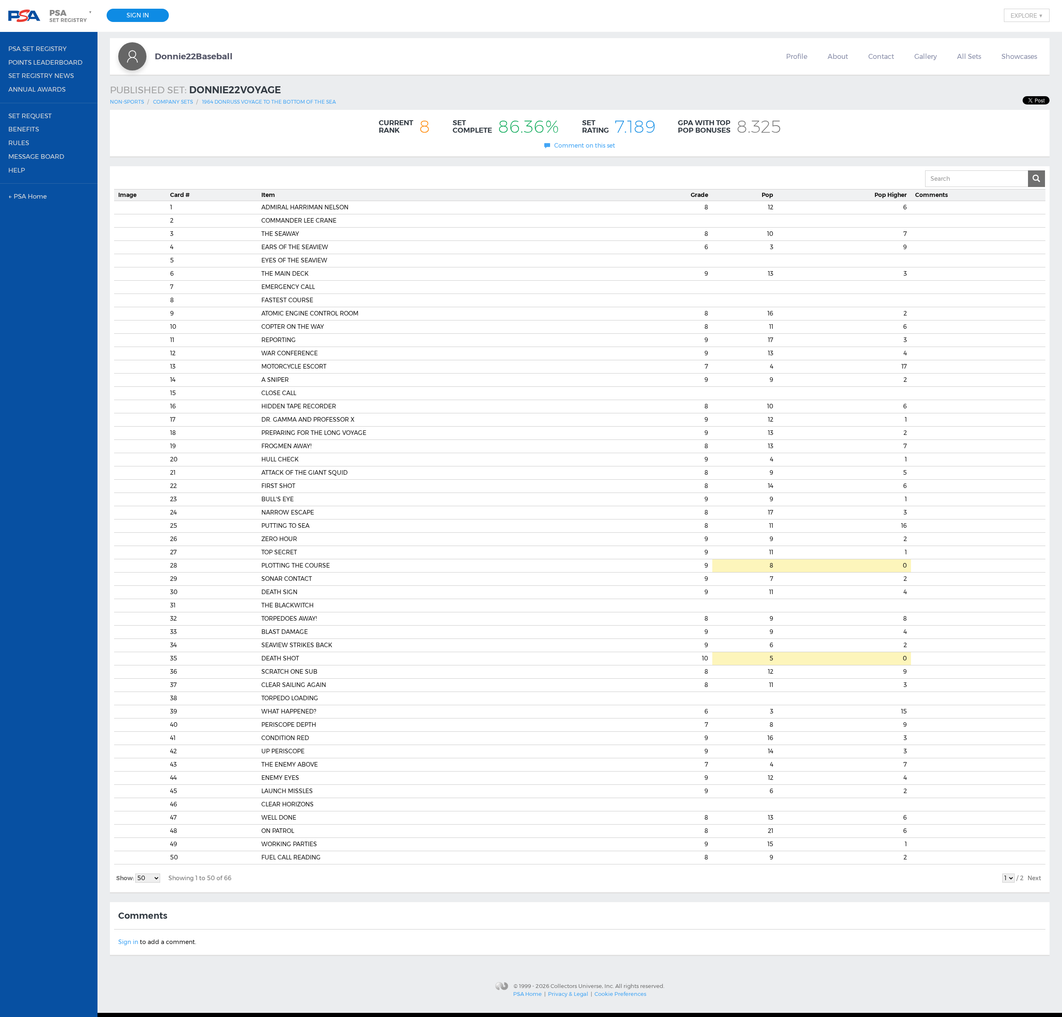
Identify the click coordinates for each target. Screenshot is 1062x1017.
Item (268, 195)
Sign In (138, 15)
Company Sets (173, 102)
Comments (931, 195)
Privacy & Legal (568, 993)
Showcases (1019, 56)
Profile (796, 56)
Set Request (30, 116)
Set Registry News (41, 76)
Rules (18, 143)
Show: (125, 878)
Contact (881, 56)
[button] (71, 16)
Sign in (128, 942)
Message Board (36, 156)
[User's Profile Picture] (132, 56)
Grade (699, 195)
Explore (1027, 15)
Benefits (23, 129)
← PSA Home (27, 196)
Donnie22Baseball (194, 56)
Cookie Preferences (620, 993)
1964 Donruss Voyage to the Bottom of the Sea (269, 102)
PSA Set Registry (37, 49)
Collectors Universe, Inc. (582, 985)
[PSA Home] (27, 16)
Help (16, 170)
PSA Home (527, 993)
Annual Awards (37, 89)
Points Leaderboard (45, 62)
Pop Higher (890, 195)
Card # (180, 195)
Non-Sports (127, 102)
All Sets (969, 56)
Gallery (925, 56)
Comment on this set (584, 145)
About (838, 56)
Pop (767, 195)
